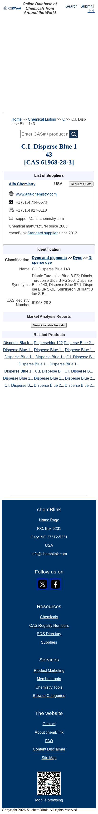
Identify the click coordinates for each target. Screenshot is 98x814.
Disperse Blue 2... (79, 343)
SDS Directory (49, 634)
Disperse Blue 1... (18, 350)
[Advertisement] (49, 64)
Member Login (49, 679)
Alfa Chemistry (22, 184)
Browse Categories (49, 696)
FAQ (49, 741)
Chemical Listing (42, 119)
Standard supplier (43, 233)
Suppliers (49, 642)
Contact (49, 724)
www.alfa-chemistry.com (36, 194)
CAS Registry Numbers (49, 625)
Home (16, 119)
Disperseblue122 (48, 343)
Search (71, 6)
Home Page (49, 520)
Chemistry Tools (49, 687)
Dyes (77, 258)
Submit (86, 6)
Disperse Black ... (18, 343)
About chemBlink (49, 732)
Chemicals (49, 617)
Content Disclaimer (49, 749)
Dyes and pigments (49, 258)
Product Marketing (49, 670)
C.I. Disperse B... (80, 357)
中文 (91, 11)
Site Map (49, 758)
